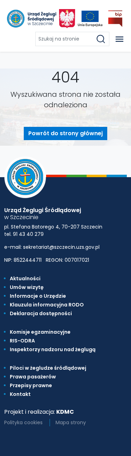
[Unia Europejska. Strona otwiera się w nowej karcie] (90, 19)
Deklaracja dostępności (41, 313)
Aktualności (25, 278)
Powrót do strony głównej (65, 133)
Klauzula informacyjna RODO (47, 304)
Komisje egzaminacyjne (40, 331)
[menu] (119, 39)
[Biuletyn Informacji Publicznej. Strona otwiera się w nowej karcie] (115, 18)
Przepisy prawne (31, 385)
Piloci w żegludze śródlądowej (48, 367)
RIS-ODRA (22, 340)
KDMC (65, 412)
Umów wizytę (27, 287)
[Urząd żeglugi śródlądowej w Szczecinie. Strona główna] (31, 18)
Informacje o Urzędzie (38, 295)
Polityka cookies (23, 422)
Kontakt (20, 394)
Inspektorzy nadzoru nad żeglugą (52, 349)
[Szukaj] (102, 39)
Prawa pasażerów (33, 376)
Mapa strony (71, 422)
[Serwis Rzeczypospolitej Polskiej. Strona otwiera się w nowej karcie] (67, 18)
